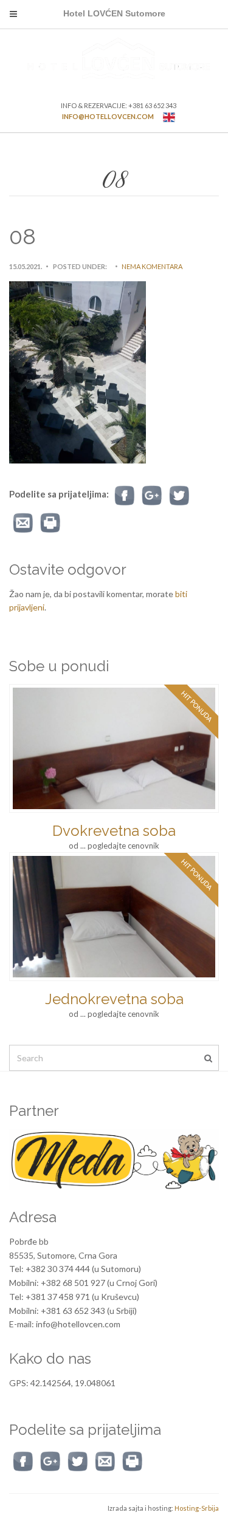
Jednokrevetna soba (114, 999)
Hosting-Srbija (196, 1508)
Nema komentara (152, 266)
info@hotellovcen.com (108, 116)
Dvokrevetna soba (114, 831)
